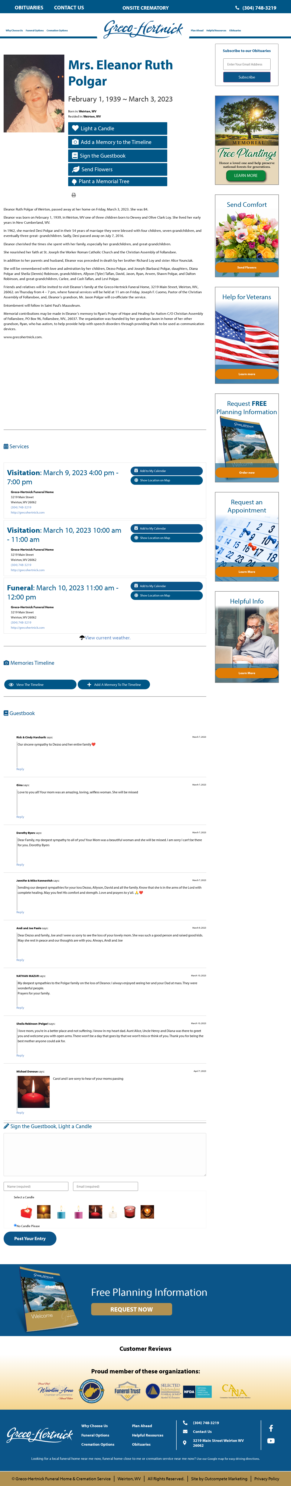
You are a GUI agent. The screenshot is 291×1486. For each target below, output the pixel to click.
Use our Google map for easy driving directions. (228, 1459)
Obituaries (29, 7)
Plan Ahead (197, 30)
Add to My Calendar (153, 471)
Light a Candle (97, 128)
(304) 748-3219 (21, 507)
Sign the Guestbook (102, 155)
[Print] (73, 194)
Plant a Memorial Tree (104, 181)
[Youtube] (271, 1440)
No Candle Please (28, 1226)
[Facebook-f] (271, 1428)
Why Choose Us (14, 30)
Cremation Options (57, 30)
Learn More (247, 572)
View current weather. (108, 637)
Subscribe (247, 77)
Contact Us (69, 7)
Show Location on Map (155, 480)
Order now (247, 472)
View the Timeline (30, 684)
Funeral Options (35, 30)
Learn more (247, 374)
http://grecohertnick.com (28, 512)
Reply (20, 769)
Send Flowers (97, 169)
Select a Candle (24, 1197)
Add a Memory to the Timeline (116, 141)
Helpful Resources (216, 30)
